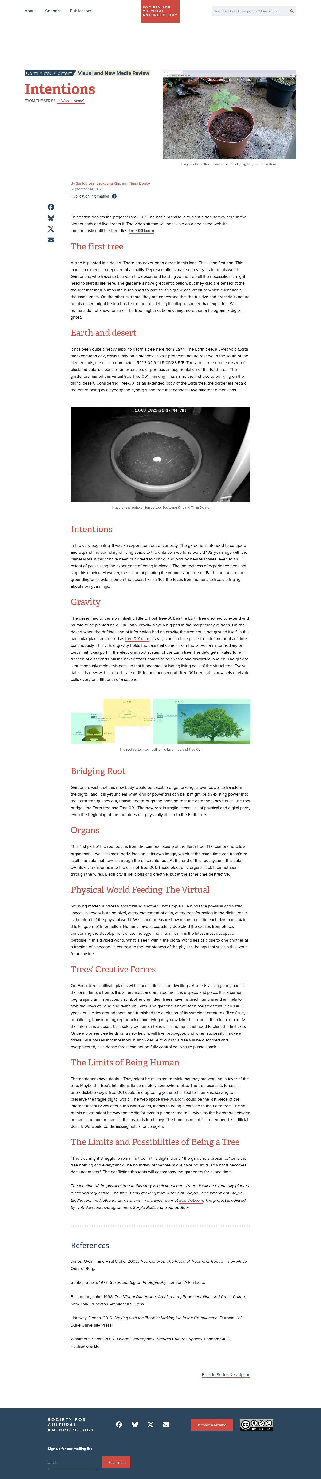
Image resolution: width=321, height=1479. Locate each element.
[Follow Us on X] (150, 1425)
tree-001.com (137, 638)
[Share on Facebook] (51, 207)
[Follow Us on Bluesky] (135, 1425)
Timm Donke (139, 183)
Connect (53, 11)
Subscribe (116, 1462)
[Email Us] (166, 1425)
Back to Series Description (226, 1374)
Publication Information (90, 196)
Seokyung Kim (108, 183)
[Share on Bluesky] (51, 218)
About (30, 11)
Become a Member (211, 1424)
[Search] (291, 11)
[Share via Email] (51, 240)
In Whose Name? (71, 100)
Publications (81, 11)
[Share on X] (51, 229)
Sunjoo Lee (85, 183)
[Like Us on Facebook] (119, 1425)
